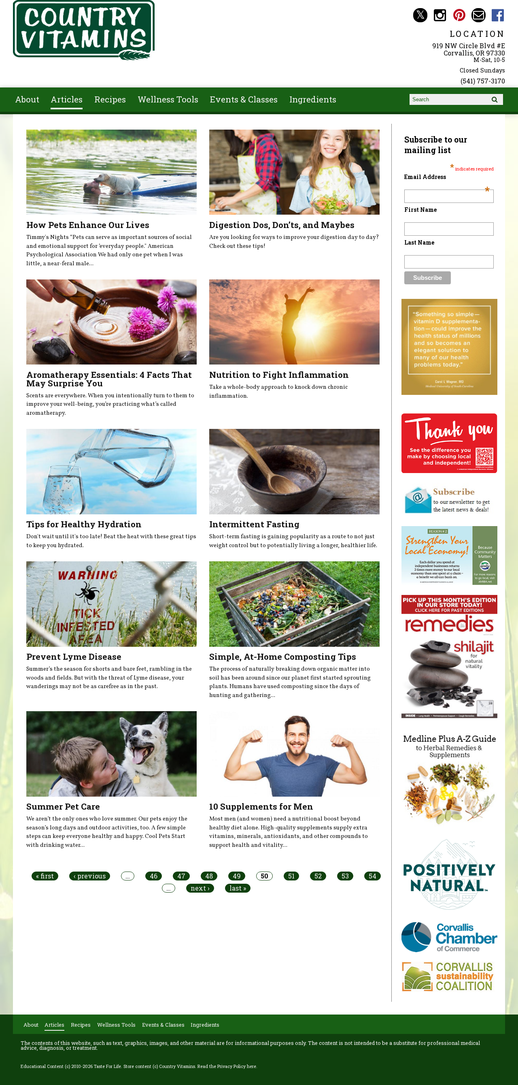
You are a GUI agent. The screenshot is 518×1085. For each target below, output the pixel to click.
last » (237, 888)
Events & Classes (244, 99)
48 (209, 876)
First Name (420, 209)
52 (318, 876)
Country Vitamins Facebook (498, 15)
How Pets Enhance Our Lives (87, 224)
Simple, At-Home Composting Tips (282, 656)
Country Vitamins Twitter (420, 15)
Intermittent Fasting (254, 524)
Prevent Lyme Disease (73, 656)
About (27, 99)
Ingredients (312, 99)
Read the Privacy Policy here (226, 1066)
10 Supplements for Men (261, 806)
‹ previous (90, 876)
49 (237, 876)
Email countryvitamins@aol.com (478, 15)
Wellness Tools (168, 99)
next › (200, 888)
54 (372, 876)
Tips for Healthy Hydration (84, 524)
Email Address (447, 177)
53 (345, 876)
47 (181, 876)
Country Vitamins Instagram (440, 15)
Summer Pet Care (63, 806)
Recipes (110, 99)
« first (45, 876)
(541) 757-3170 (483, 81)
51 (291, 876)
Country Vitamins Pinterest (459, 15)
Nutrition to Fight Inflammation (279, 374)
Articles (67, 99)
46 (153, 876)
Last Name (419, 242)
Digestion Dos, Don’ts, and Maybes (282, 224)
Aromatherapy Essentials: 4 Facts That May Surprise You (109, 379)
